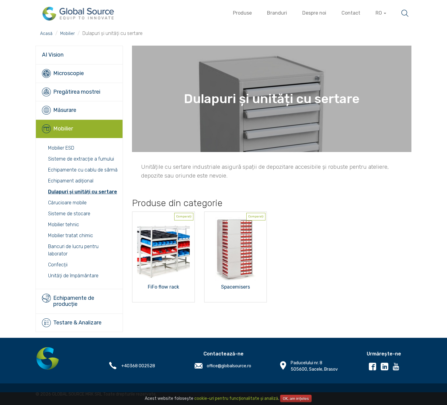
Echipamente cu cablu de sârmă (83, 170)
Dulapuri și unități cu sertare (82, 192)
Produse (242, 13)
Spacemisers (235, 287)
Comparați (184, 216)
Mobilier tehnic (63, 224)
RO (379, 13)
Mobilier (67, 33)
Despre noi (314, 13)
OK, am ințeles (296, 398)
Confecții (58, 265)
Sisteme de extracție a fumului (81, 159)
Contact (350, 13)
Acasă (46, 33)
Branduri (277, 13)
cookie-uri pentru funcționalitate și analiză (236, 398)
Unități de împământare (73, 276)
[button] (79, 55)
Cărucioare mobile (67, 203)
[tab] (79, 55)
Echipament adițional (70, 181)
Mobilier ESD (61, 148)
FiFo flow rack (163, 287)
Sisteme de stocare (69, 213)
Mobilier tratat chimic (70, 235)
